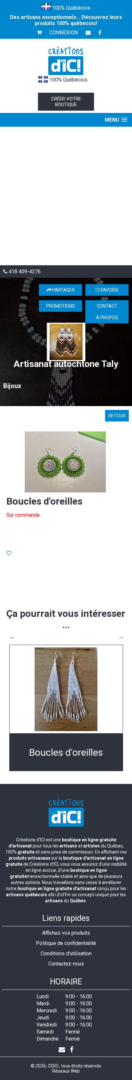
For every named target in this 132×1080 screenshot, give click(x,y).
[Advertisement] (66, 196)
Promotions (60, 306)
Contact (107, 306)
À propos (107, 317)
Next (121, 637)
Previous (12, 637)
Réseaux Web (66, 1071)
